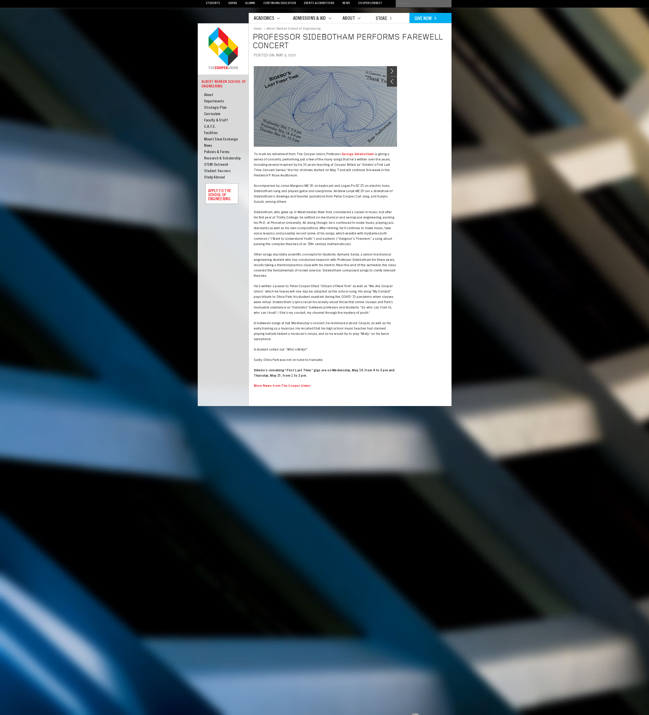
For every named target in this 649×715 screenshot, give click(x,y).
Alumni (250, 3)
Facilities (211, 133)
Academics (264, 18)
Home (258, 28)
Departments (214, 101)
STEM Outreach (216, 165)
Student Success (217, 171)
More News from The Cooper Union (282, 386)
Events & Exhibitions (319, 3)
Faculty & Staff (216, 120)
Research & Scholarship (222, 158)
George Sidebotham (357, 154)
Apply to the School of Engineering (219, 195)
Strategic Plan (215, 108)
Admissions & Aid (309, 18)
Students (213, 3)
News (346, 3)
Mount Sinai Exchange (221, 139)
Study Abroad (214, 177)
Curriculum (212, 114)
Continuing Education (279, 3)
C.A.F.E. (210, 127)
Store (381, 19)
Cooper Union (223, 48)
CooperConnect (370, 3)
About (348, 18)
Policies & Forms (217, 152)
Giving (232, 3)
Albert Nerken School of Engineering (224, 84)
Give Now (423, 19)
